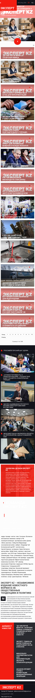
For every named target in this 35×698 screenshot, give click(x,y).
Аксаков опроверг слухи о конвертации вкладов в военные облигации (24, 672)
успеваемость (18, 555)
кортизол (21, 551)
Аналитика (7, 29)
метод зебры (5, 551)
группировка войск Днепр (23, 540)
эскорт (9, 576)
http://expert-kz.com (6, 696)
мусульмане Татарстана (8, 564)
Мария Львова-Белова (22, 560)
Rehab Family (13, 551)
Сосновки (22, 536)
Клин (11, 555)
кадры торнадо (5, 536)
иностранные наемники (8, 538)
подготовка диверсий (7, 560)
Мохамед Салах (18, 574)
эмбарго (17, 545)
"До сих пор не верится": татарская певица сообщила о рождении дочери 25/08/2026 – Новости (24, 630)
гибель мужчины (6, 543)
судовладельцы (6, 572)
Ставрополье (5, 566)
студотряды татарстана (8, 568)
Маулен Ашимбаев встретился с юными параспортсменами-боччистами (16, 405)
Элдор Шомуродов (7, 574)
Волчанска (29, 536)
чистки (13, 536)
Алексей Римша (28, 555)
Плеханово (4, 570)
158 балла (25, 576)
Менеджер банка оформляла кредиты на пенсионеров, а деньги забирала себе (18, 435)
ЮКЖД (25, 564)
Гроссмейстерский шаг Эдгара (16, 350)
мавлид (20, 562)
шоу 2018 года (12, 553)
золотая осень (20, 547)
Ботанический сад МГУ (8, 547)
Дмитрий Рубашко (12, 557)
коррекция (19, 564)
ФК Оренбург (22, 557)
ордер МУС (30, 557)
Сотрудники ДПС (15, 566)
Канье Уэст (30, 553)
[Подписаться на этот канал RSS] (33, 45)
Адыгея (30, 564)
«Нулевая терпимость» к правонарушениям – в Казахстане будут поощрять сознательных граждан (16, 377)
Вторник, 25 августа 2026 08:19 (9, 38)
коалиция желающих (7, 540)
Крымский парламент (22, 568)
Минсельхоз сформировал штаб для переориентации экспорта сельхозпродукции (24, 658)
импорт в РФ (20, 538)
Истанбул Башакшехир (19, 572)
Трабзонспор (27, 574)
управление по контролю (24, 570)
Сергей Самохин (6, 549)
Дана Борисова (17, 576)
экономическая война (8, 545)
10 (32, 334)
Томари (3, 557)
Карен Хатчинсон (24, 549)
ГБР (16, 562)
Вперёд (4, 337)
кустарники (15, 549)
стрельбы (4, 553)
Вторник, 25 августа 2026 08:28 (9, 15)
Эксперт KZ (7, 8)
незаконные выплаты (8, 562)
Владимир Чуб (25, 545)
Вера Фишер (12, 570)
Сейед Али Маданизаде (19, 543)
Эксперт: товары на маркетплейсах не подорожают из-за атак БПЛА (16, 34)
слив (17, 536)
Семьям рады (5, 555)
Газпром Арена (21, 553)
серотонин (27, 551)
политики (4, 576)
